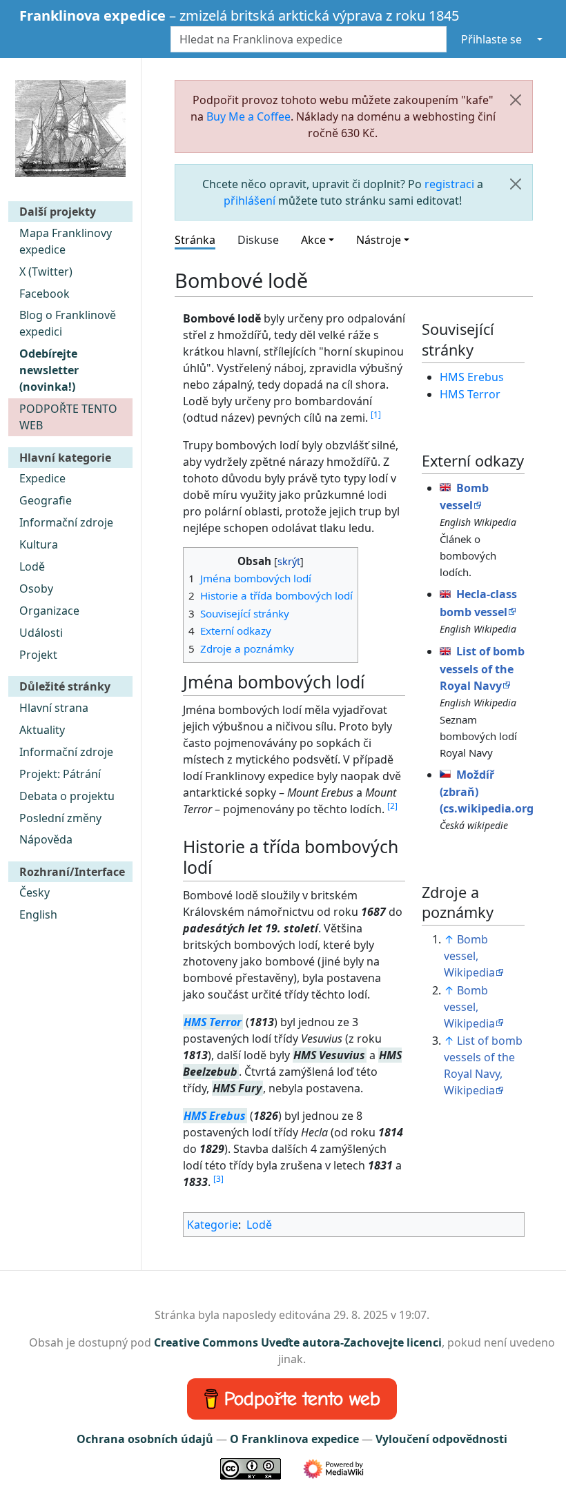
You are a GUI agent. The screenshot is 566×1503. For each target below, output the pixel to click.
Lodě (32, 566)
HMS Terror (213, 1022)
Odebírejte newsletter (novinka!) (49, 370)
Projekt (38, 654)
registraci (449, 184)
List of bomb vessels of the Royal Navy (482, 668)
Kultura (38, 544)
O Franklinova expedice (294, 1438)
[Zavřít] (515, 100)
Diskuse (258, 239)
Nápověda (45, 839)
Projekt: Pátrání (60, 773)
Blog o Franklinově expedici (67, 323)
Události (41, 632)
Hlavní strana (53, 707)
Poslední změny (60, 818)
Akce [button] (313, 239)
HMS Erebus (215, 1115)
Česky (34, 892)
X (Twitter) (45, 271)
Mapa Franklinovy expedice (65, 241)
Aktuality (42, 729)
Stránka (195, 239)
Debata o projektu (67, 796)
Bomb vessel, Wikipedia (469, 956)
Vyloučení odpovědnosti (441, 1438)
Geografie (45, 500)
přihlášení (249, 200)
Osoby (36, 588)
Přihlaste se (491, 39)
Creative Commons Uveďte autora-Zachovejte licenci (298, 1342)
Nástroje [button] (378, 239)
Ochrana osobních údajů (145, 1438)
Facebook (44, 293)
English (38, 914)
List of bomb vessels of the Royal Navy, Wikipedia (483, 1065)
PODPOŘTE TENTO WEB (68, 417)
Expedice (42, 478)
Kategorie (212, 1224)
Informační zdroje (66, 522)
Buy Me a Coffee (248, 116)
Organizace (49, 610)
